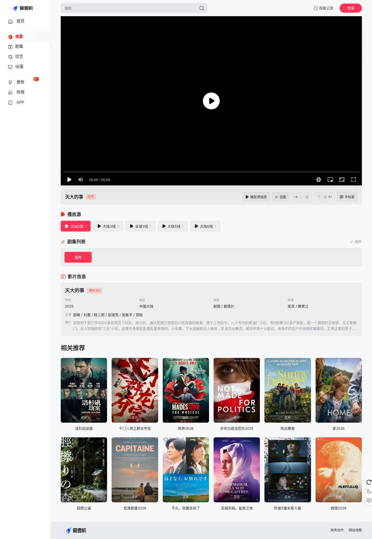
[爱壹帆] (23, 8)
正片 (78, 257)
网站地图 (355, 530)
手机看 (350, 197)
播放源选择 (258, 197)
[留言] (369, 500)
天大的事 (74, 197)
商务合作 (337, 530)
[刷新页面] (369, 482)
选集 (283, 197)
